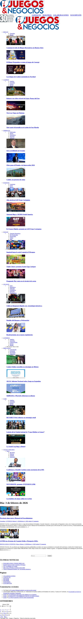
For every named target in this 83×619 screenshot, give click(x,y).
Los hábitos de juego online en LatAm (19, 499)
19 (5, 613)
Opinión (12, 455)
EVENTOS (6, 182)
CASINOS (6, 79)
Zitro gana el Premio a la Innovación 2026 (20, 165)
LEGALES (6, 284)
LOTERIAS (6, 338)
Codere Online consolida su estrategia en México (22, 367)
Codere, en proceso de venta (15, 179)
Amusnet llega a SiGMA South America (19, 214)
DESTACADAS (4, 544)
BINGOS (5, 32)
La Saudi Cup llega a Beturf (15, 446)
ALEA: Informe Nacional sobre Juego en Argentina (23, 381)
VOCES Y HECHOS (8, 449)
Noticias (12, 454)
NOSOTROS (47, 15)
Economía (12, 351)
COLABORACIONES (61, 15)
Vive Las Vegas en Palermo (15, 113)
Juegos (11, 133)
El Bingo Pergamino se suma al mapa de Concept (22, 62)
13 (7, 611)
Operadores (13, 135)
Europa (11, 84)
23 (1, 615)
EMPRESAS (6, 130)
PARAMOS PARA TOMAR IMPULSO (13, 563)
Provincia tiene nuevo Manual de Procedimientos (16, 518)
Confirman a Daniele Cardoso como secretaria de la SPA (25, 470)
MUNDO (12, 452)
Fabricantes (13, 132)
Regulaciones (13, 293)
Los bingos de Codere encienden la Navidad (21, 77)
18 (4, 613)
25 (4, 615)
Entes (11, 285)
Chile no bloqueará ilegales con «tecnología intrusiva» (24, 306)
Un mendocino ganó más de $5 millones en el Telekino (22, 594)
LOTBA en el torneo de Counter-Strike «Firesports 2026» (19, 541)
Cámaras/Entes (13, 342)
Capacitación (13, 349)
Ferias (11, 185)
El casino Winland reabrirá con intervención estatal (23, 590)
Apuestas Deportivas (15, 233)
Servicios (12, 136)
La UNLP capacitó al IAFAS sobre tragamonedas (21, 597)
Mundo (11, 35)
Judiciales (12, 288)
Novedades (12, 352)
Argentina (12, 33)
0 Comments (35, 521)
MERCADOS (7, 348)
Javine (4, 594)
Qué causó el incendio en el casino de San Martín (22, 127)
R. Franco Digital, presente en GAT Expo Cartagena (23, 229)
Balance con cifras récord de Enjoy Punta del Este (23, 98)
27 (7, 615)
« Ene (1, 616)
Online (11, 238)
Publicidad (12, 354)
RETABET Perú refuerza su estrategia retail (21, 417)
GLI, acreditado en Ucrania (15, 151)
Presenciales (13, 236)
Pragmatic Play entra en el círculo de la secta (21, 281)
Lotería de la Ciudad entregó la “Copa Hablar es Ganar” (25, 432)
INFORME (6, 579)
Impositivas (13, 287)
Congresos (12, 184)
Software (12, 138)
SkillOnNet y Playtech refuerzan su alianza (20, 396)
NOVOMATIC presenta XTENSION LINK (20, 484)
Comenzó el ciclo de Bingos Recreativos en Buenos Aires (24, 48)
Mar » (5, 616)
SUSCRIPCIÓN (75, 15)
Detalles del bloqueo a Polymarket (17, 320)
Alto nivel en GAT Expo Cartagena (18, 200)
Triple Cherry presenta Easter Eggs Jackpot (21, 266)
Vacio (7, 451)
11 (4, 611)
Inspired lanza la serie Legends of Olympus (20, 252)
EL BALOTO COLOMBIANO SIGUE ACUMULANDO (23, 596)
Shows (11, 187)
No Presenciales (14, 235)
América (12, 81)
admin (30, 521)
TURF (5, 399)
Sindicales (12, 457)
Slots (11, 239)
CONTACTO (36, 15)
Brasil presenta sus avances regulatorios (19, 335)
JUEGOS (5, 232)
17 (2, 613)
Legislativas (13, 290)
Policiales (12, 291)
